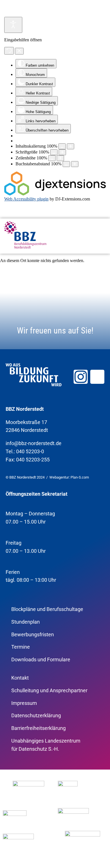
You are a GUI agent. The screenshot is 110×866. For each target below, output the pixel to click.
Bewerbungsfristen (32, 634)
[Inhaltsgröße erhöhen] (70, 146)
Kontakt (20, 678)
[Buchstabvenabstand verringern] (66, 164)
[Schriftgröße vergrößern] (62, 152)
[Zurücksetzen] (9, 51)
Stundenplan (25, 622)
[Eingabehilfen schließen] (19, 51)
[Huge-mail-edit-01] (97, 377)
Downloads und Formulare (40, 659)
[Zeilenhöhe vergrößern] (60, 158)
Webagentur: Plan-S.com (69, 477)
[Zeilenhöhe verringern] (52, 158)
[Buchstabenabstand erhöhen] (74, 164)
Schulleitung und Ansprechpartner (49, 690)
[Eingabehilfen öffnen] (13, 25)
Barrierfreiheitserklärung (38, 728)
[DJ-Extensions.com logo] (55, 193)
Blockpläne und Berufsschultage (47, 609)
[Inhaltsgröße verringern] (62, 146)
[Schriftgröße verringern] (54, 152)
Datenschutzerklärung (36, 715)
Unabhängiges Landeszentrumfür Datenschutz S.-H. (45, 745)
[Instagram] (81, 377)
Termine (20, 647)
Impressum (24, 703)
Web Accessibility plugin (26, 199)
